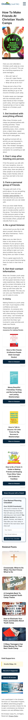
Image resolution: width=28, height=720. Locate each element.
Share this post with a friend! (14, 493)
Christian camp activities (11, 195)
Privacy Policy (13, 716)
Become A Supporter (10, 671)
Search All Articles (9, 677)
